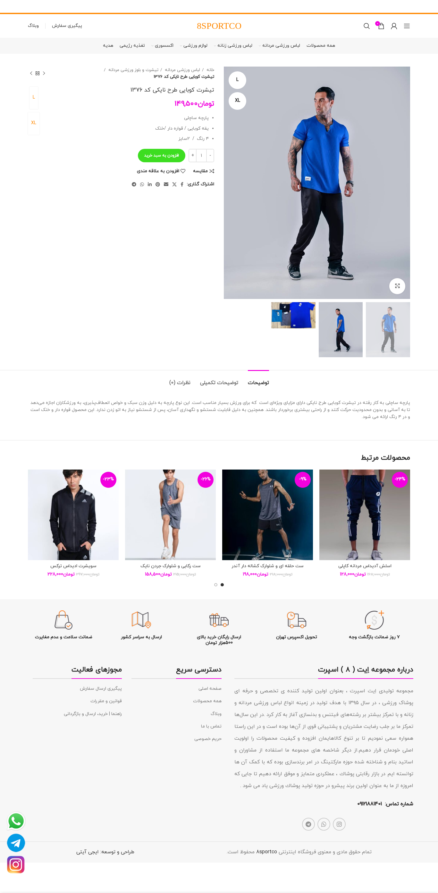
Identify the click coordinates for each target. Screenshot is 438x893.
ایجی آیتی (87, 852)
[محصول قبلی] (44, 73)
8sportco (266, 852)
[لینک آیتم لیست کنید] (176, 688)
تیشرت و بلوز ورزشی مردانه (132, 70)
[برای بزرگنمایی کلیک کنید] (397, 286)
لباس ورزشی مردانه (182, 70)
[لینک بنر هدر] (228, 6)
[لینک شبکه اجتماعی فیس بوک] (182, 184)
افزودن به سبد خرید (161, 155)
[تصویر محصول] (364, 515)
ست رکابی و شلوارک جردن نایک (170, 566)
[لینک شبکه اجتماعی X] (174, 184)
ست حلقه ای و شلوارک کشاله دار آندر (268, 566)
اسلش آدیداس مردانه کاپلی (365, 566)
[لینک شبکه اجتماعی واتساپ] (142, 184)
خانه (209, 70)
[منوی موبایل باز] (406, 26)
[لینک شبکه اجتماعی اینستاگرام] (339, 824)
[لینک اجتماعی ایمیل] (166, 184)
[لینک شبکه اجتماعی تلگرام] (134, 184)
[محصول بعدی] (31, 73)
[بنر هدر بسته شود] (8, 6)
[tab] (258, 380)
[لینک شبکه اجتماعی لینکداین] (150, 184)
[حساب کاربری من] (394, 26)
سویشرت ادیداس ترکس (73, 566)
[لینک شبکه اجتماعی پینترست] (158, 184)
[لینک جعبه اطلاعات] (374, 625)
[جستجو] (366, 26)
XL (33, 123)
